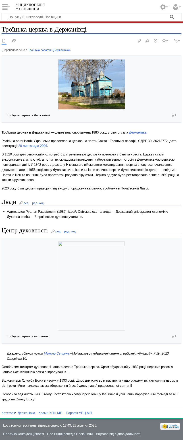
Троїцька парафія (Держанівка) (49, 50)
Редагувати (139, 41)
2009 (43, 146)
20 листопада (28, 146)
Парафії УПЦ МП (79, 413)
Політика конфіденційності (23, 434)
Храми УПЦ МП (50, 413)
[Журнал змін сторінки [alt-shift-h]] (155, 41)
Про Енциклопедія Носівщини (70, 434)
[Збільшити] (174, 115)
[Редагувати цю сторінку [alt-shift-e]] (147, 41)
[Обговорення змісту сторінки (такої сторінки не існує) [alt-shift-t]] (14, 41)
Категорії (8, 413)
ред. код (38, 203)
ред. (26, 203)
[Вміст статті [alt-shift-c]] (4, 41)
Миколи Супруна (56, 353)
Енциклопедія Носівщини (30, 6)
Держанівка (137, 132)
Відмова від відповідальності (118, 434)
